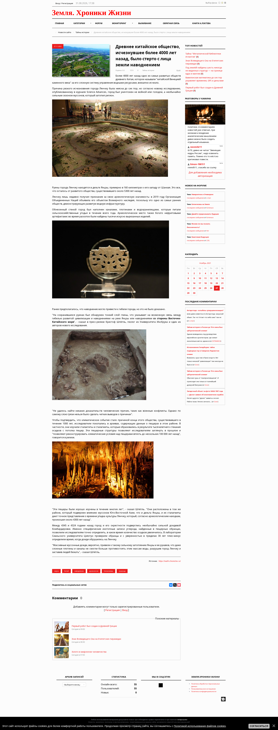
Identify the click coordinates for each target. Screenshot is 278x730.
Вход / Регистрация (64, 3)
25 (205, 288)
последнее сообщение (195, 198)
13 (217, 278)
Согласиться (259, 726)
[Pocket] (179, 585)
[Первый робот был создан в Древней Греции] (61, 632)
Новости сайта (64, 32)
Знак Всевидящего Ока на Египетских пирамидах (96, 638)
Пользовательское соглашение (203, 689)
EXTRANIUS (216, 341)
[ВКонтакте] (171, 585)
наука (56, 571)
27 (217, 288)
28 (222, 288)
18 (205, 283)
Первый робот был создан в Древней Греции (94, 626)
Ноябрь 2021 (205, 263)
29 (188, 293)
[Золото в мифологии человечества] (61, 658)
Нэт (207, 231)
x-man (208, 198)
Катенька (209, 208)
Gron (197, 365)
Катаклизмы (108, 571)
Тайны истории (82, 32)
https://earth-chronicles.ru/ (170, 561)
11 (205, 278)
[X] (175, 585)
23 (194, 288)
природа (122, 571)
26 (211, 288)
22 (188, 288)
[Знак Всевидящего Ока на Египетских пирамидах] (61, 645)
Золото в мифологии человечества (89, 651)
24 (200, 288)
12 (211, 278)
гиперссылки (182, 719)
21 (222, 283)
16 (194, 283)
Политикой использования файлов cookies (200, 726)
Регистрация (112, 610)
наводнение (79, 571)
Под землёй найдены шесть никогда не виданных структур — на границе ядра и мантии (203, 70)
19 (211, 283)
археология (93, 571)
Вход (125, 610)
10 (200, 278)
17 (200, 283)
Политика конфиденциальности (203, 691)
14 (222, 278)
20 (217, 283)
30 (194, 293)
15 (188, 283)
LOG (208, 240)
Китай (66, 571)
